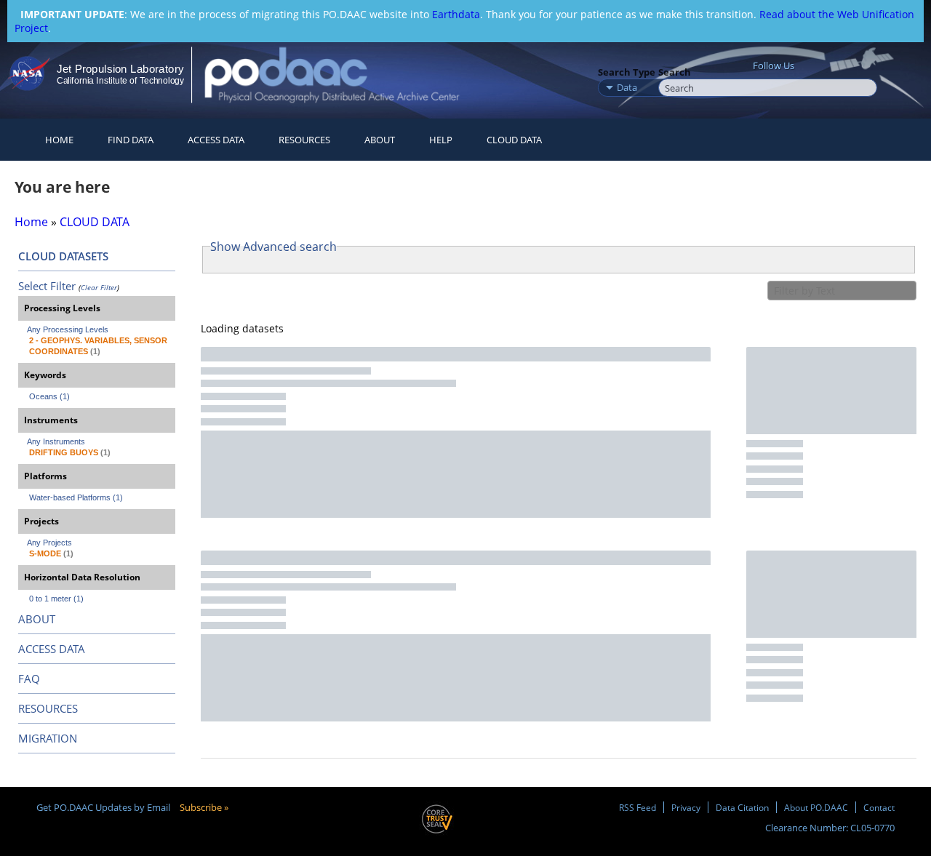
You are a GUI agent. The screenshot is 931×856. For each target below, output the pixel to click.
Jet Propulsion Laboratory (120, 69)
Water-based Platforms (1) (76, 497)
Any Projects (49, 542)
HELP (440, 139)
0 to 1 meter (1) (56, 598)
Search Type (626, 72)
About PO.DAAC (816, 807)
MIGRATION (47, 738)
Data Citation (742, 807)
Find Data (130, 139)
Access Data (216, 139)
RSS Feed (637, 807)
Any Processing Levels (67, 329)
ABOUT (36, 619)
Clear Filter (99, 287)
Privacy (685, 807)
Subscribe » (204, 807)
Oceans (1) (49, 396)
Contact (879, 807)
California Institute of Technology (120, 81)
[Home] (344, 75)
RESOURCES (304, 139)
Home (59, 139)
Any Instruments (56, 441)
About (379, 139)
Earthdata (456, 14)
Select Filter (47, 286)
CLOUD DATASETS (63, 256)
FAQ (29, 678)
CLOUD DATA (514, 139)
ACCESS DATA (51, 648)
